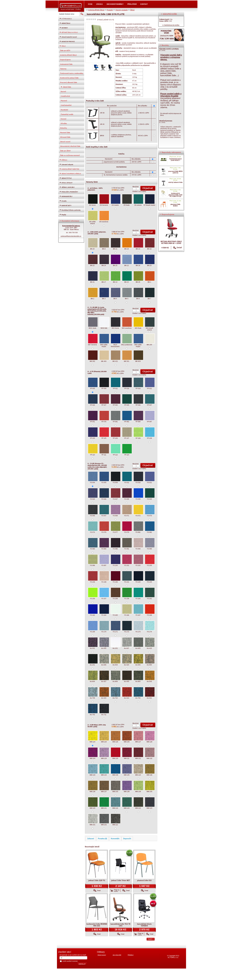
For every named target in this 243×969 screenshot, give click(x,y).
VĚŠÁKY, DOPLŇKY (68, 187)
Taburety (63, 69)
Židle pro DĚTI (65, 51)
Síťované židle (65, 137)
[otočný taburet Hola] (163, 182)
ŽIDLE (132, 10)
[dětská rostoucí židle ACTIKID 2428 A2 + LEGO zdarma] (171, 228)
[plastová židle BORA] (163, 204)
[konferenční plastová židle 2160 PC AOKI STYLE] (163, 193)
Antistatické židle (66, 64)
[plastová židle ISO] (144, 864)
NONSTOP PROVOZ (68, 41)
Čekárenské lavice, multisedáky (71, 73)
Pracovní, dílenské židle (68, 82)
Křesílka (64, 123)
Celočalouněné (66, 105)
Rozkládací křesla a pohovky (71, 210)
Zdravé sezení (65, 142)
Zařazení (90, 839)
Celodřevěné (65, 96)
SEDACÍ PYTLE (67, 178)
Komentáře (115, 839)
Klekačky (63, 128)
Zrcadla (64, 201)
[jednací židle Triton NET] (120, 864)
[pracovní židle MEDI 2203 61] (163, 171)
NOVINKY (65, 28)
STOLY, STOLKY (67, 182)
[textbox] (68, 14)
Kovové (63, 119)
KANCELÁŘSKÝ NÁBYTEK (70, 169)
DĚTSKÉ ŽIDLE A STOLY (70, 32)
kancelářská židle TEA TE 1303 (120, 925)
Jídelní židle (67, 87)
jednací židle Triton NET (120, 880)
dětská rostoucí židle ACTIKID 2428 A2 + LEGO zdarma (171, 243)
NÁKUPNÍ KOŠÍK (169, 14)
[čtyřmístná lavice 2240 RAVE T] (163, 160)
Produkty (110, 10)
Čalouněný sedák (67, 114)
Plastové (64, 101)
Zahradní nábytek (67, 164)
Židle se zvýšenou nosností (70, 155)
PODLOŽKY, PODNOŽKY (70, 192)
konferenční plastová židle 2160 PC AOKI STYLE (175, 194)
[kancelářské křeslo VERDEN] (144, 908)
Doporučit (127, 839)
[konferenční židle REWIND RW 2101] (96, 908)
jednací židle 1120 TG (96, 880)
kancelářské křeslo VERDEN (144, 925)
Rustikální (64, 110)
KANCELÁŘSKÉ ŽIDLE (96, 10)
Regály (64, 214)
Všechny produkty (121, 10)
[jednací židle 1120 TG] (96, 864)
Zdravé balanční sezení (69, 37)
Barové (63, 92)
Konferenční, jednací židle (69, 78)
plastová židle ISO (144, 880)
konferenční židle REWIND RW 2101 (96, 925)
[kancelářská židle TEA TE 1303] (120, 908)
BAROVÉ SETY (66, 205)
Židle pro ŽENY (65, 151)
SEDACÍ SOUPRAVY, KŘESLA (71, 173)
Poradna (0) (102, 839)
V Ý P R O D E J (67, 18)
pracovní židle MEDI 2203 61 (175, 172)
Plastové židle (65, 133)
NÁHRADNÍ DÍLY (67, 196)
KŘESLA (64, 160)
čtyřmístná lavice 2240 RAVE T (175, 159)
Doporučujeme (65, 60)
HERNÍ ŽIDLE (66, 23)
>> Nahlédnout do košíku (170, 25)
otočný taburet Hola (175, 182)
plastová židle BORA (175, 205)
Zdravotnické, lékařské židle (70, 146)
